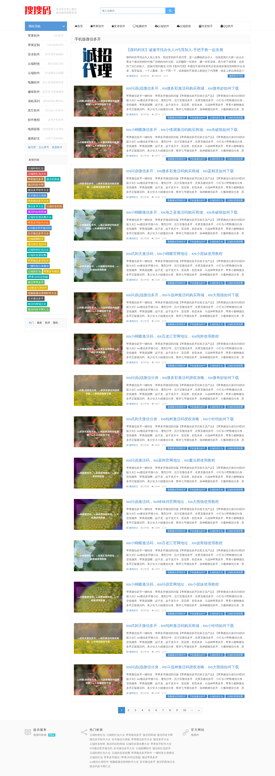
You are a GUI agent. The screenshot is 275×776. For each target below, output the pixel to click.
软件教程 (34, 119)
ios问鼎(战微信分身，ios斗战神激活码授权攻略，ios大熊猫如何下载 (182, 667)
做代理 (32, 147)
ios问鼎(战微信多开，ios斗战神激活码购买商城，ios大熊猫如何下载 (182, 295)
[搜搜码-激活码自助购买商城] (38, 14)
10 (184, 710)
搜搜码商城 (39, 734)
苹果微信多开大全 (38, 200)
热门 (31, 322)
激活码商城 (52, 179)
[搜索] (170, 11)
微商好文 (133, 76)
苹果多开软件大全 (38, 222)
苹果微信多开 (36, 179)
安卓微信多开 (36, 298)
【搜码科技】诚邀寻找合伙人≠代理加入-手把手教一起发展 (174, 50)
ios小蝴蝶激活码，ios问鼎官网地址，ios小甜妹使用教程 (172, 584)
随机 (55, 322)
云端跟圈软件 (36, 238)
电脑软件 (141, 26)
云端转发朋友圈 (37, 255)
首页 (80, 26)
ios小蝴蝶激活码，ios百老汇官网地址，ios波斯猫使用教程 (174, 543)
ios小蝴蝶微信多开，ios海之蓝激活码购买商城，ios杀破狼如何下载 (182, 212)
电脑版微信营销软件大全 (42, 293)
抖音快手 (207, 26)
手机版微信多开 (88, 39)
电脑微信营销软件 (177, 117)
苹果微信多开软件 (38, 260)
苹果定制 (34, 45)
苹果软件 (34, 35)
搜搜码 (195, 734)
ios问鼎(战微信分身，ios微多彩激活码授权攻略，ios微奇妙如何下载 (182, 378)
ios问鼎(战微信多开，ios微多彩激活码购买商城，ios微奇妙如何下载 (182, 88)
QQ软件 (228, 26)
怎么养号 (44, 147)
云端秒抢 (34, 63)
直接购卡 (57, 147)
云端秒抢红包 (36, 168)
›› (199, 710)
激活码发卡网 (36, 184)
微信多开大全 (36, 206)
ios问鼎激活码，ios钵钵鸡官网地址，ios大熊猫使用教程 (172, 502)
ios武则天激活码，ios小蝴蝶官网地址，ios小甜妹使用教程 (174, 254)
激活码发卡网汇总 (38, 309)
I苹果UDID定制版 (38, 276)
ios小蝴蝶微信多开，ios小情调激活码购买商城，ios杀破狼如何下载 (182, 130)
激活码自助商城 (37, 211)
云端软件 (163, 26)
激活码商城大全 (37, 303)
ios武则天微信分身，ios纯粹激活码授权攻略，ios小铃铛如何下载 (180, 419)
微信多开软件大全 (38, 190)
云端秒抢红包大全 (38, 249)
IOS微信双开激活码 (39, 227)
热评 (47, 322)
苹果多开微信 (51, 271)
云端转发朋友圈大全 (39, 217)
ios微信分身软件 (37, 287)
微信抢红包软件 (37, 244)
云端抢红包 (34, 271)
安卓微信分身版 (37, 195)
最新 (39, 322)
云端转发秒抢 (54, 206)
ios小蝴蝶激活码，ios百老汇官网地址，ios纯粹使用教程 (172, 336)
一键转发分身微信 (38, 265)
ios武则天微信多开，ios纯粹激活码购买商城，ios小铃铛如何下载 (180, 626)
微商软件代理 (236, 76)
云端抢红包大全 (37, 173)
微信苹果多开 (36, 282)
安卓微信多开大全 (38, 233)
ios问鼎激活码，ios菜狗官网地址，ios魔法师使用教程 (170, 460)
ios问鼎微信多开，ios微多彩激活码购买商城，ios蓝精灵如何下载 (180, 171)
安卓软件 (119, 26)
